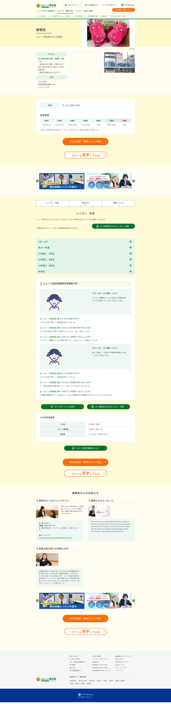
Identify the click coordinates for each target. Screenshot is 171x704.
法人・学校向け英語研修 (108, 5)
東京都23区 (73, 681)
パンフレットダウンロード (100, 659)
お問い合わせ (119, 659)
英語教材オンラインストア (123, 656)
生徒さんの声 (74, 656)
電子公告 (72, 668)
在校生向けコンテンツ (122, 662)
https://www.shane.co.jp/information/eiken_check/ (55, 538)
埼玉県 (99, 681)
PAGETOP (166, 699)
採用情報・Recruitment (100, 665)
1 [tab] (130, 47)
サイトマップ (119, 670)
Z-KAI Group (128, 4)
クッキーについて (120, 668)
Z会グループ (118, 665)
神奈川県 (92, 681)
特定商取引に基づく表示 (100, 668)
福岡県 (89, 683)
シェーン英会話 (46, 679)
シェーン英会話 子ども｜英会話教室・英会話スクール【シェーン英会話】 (46, 5)
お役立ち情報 (96, 656)
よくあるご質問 (74, 659)
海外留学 (95, 662)
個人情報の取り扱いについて (101, 670)
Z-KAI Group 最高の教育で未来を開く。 (85, 695)
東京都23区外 (83, 681)
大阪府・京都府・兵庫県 (77, 683)
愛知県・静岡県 (120, 681)
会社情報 (72, 665)
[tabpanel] (108, 33)
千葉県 (105, 681)
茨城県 (111, 681)
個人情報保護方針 (75, 670)
